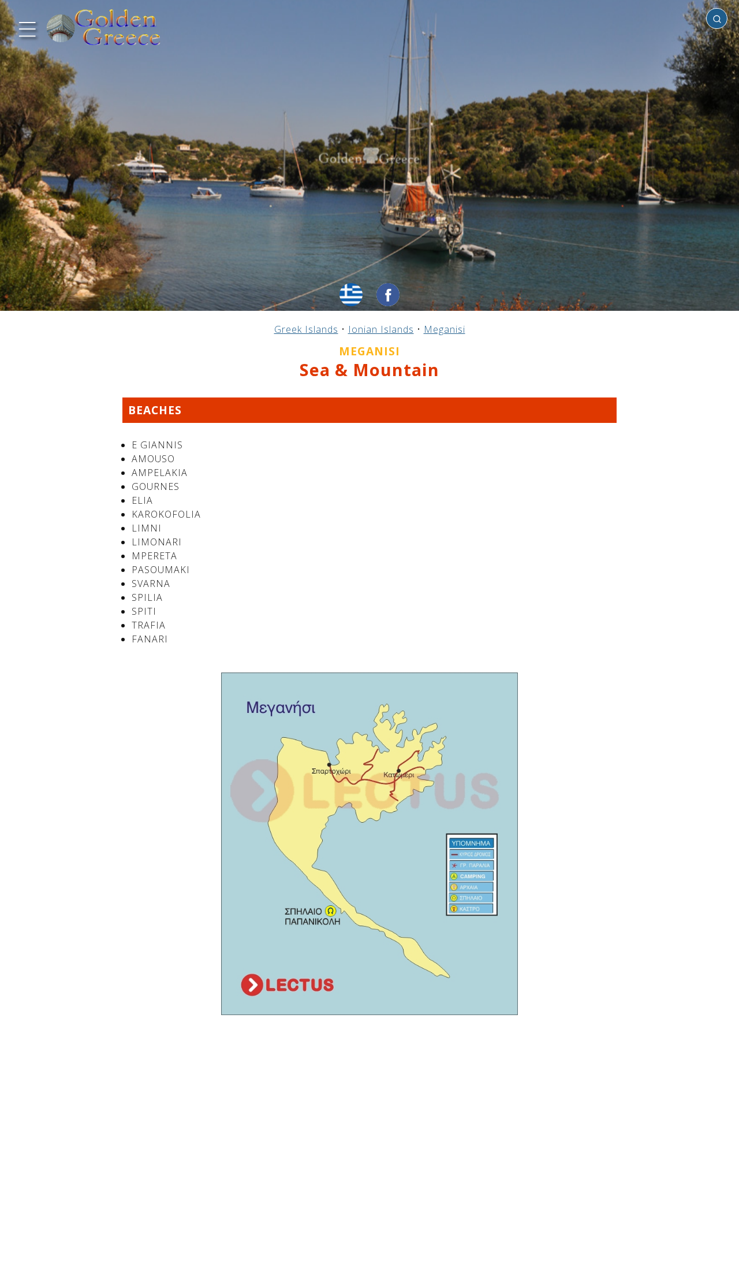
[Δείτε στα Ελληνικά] (351, 294)
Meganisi (444, 329)
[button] (26, 28)
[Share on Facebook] (388, 294)
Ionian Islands (381, 329)
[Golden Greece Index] (104, 27)
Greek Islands (306, 329)
